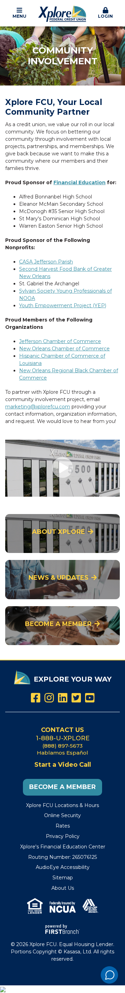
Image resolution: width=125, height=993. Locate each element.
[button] (19, 13)
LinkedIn (62, 697)
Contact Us (62, 730)
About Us (62, 888)
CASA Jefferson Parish (46, 262)
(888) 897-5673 (62, 745)
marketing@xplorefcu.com (37, 407)
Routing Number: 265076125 (62, 857)
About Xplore (58, 532)
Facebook (35, 697)
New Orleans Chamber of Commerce (64, 348)
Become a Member (58, 624)
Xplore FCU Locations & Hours (62, 805)
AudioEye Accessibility (63, 867)
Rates (63, 826)
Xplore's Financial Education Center (62, 847)
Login (105, 16)
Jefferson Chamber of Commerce (60, 341)
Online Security (62, 815)
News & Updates (58, 577)
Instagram (49, 697)
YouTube (89, 697)
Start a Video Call (62, 764)
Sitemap (62, 877)
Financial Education (79, 182)
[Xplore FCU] (62, 13)
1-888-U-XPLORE (63, 738)
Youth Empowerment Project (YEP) (62, 305)
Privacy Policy (63, 836)
